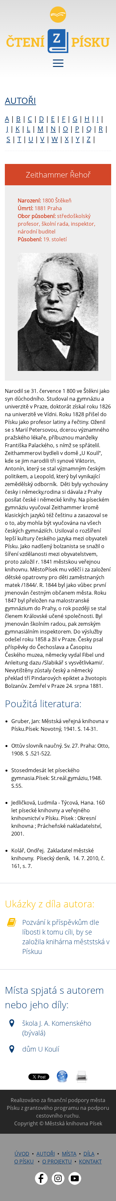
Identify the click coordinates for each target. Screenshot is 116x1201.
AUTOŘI (20, 100)
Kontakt (90, 1161)
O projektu (57, 1161)
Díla (88, 1153)
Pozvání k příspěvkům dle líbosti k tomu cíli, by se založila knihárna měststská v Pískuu (66, 937)
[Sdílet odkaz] (62, 1076)
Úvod (22, 1153)
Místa (69, 1153)
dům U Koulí (40, 1049)
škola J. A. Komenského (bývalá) (56, 1028)
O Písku (24, 1161)
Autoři (45, 1153)
